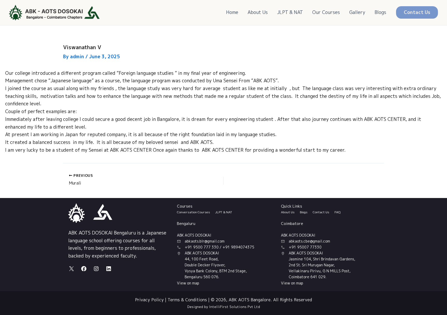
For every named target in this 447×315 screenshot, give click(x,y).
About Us (258, 12)
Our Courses (326, 12)
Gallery (357, 12)
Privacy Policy (149, 300)
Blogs (380, 12)
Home (232, 12)
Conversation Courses (193, 212)
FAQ (337, 212)
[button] (417, 12)
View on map (188, 283)
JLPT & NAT (290, 12)
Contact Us (321, 212)
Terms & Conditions (187, 300)
